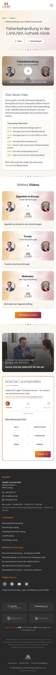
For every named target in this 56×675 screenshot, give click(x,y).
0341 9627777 (10, 492)
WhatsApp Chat (11, 499)
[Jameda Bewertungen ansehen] (14, 606)
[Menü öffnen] (51, 5)
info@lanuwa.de (11, 496)
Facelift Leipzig (8, 536)
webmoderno (31, 671)
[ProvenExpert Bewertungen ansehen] (41, 606)
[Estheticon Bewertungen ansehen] (41, 618)
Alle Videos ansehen (28, 315)
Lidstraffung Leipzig (9, 540)
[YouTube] (19, 584)
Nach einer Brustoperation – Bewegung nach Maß (21, 553)
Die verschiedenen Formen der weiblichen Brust (20, 561)
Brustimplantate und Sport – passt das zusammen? (22, 570)
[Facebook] (12, 584)
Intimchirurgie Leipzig (10, 527)
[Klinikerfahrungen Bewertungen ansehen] (14, 618)
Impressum (12, 663)
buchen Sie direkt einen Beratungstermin (23, 396)
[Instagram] (4, 584)
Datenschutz (24, 663)
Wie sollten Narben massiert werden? (16, 565)
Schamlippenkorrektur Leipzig (14, 531)
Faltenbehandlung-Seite (16, 165)
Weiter (41, 454)
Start (4, 18)
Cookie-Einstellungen (39, 663)
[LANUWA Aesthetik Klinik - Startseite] (6, 5)
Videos (12, 18)
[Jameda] (26, 584)
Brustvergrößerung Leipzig (12, 523)
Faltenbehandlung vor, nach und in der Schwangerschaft (23, 557)
